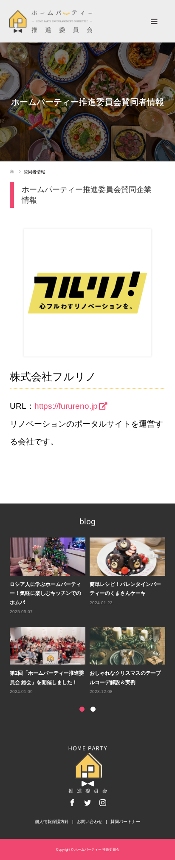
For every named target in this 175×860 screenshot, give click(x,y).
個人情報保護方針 (52, 821)
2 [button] (93, 709)
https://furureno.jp (66, 406)
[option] (89, 617)
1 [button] (82, 709)
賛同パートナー (125, 821)
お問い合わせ (89, 821)
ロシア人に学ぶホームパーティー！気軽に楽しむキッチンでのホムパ (45, 593)
